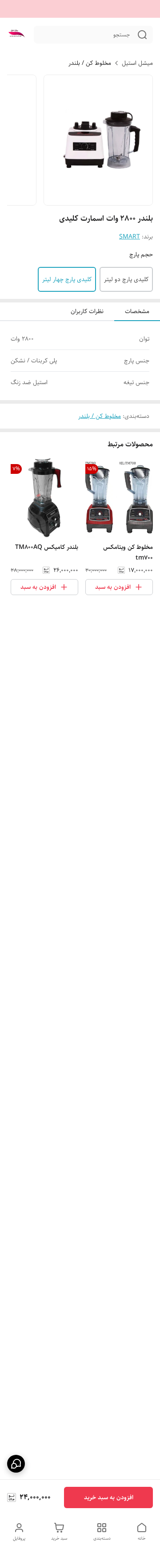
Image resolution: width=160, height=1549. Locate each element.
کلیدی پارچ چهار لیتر (67, 279)
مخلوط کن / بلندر (89, 63)
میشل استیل (137, 63)
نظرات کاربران (87, 311)
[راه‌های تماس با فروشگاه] (16, 1464)
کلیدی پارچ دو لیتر (126, 279)
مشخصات (137, 311)
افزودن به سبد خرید (108, 1497)
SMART (129, 237)
